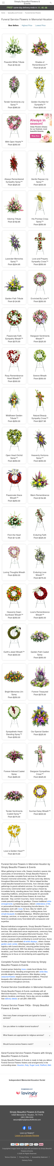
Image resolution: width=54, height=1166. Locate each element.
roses (20, 908)
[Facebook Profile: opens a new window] (24, 1128)
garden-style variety (9, 944)
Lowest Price (40, 25)
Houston (20, 1065)
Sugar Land (34, 1065)
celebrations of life (43, 903)
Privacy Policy (24, 1157)
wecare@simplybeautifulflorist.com (27, 1119)
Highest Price (27, 25)
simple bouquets (8, 913)
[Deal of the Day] (40, 129)
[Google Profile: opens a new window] (30, 1128)
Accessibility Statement (40, 1157)
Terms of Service (10, 1157)
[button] (48, 1160)
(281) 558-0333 (27, 1117)
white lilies (43, 971)
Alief (49, 1065)
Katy (27, 1065)
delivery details (11, 998)
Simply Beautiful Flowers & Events (27, 3)
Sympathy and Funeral (15, 13)
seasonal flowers (8, 976)
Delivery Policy (27, 1160)
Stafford (43, 1065)
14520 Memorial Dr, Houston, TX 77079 (27, 1114)
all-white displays (30, 941)
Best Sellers (13, 25)
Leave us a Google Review (27, 1135)
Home (3, 13)
